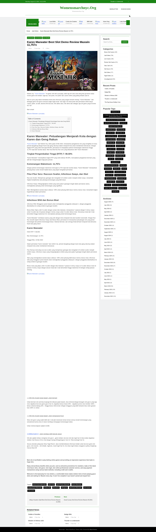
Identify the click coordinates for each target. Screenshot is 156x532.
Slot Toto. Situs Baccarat (119, 185)
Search (124, 42)
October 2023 (107, 269)
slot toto (107, 185)
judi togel (111, 152)
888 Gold (70, 21)
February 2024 (108, 255)
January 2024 (107, 259)
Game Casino (111, 139)
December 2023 (108, 262)
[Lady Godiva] (96, 24)
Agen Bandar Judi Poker (111, 123)
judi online (120, 145)
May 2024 (107, 245)
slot (124, 168)
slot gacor (64, 487)
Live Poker (110, 155)
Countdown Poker (111, 136)
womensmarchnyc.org (78, 8)
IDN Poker (110, 142)
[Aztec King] (79, 24)
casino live (110, 132)
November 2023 (108, 266)
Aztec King (87, 21)
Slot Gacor (38, 37)
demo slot (51, 484)
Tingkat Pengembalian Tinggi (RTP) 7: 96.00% (44, 123)
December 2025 (108, 218)
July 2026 (106, 205)
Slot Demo (56, 487)
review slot (47, 487)
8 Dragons (121, 21)
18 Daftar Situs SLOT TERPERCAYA (115, 119)
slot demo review (120, 172)
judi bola (120, 142)
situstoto (117, 168)
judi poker (111, 149)
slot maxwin (87, 487)
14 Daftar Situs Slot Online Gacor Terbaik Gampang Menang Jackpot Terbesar (115, 116)
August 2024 (107, 235)
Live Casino (107, 59)
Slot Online (46, 37)
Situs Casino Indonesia (111, 165)
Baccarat (123, 123)
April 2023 (107, 282)
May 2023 (107, 279)
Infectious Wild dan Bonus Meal (40, 129)
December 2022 (108, 296)
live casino (120, 152)
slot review (31, 490)
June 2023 (107, 276)
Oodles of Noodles (34, 514)
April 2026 (107, 212)
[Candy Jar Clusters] (42, 24)
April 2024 (107, 249)
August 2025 (107, 232)
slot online (111, 181)
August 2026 (107, 201)
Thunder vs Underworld (116, 1)
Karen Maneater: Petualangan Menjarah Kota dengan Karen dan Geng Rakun (49, 121)
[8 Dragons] (113, 24)
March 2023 (107, 286)
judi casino (110, 145)
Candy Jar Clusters (51, 21)
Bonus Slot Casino (109, 52)
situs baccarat (115, 162)
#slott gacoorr (115, 111)
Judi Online (31, 37)
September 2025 (108, 228)
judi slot (120, 149)
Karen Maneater (40, 93)
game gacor (120, 139)
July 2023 (106, 272)
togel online (122, 188)
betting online (111, 129)
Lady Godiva (104, 21)
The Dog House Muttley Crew (112, 102)
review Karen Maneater (35, 487)
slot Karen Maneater (75, 487)
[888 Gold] (63, 24)
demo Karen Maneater (39, 484)
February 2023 (108, 289)
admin (30, 48)
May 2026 (107, 208)
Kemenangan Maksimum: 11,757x (41, 125)
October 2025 (107, 225)
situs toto (108, 168)
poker (111, 158)
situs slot (123, 165)
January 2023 (107, 292)
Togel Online (107, 75)
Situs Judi (106, 65)
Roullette (119, 158)
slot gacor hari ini (120, 175)
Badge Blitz (68, 514)
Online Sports (120, 155)
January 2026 (107, 215)
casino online (120, 132)
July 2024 (106, 239)
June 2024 (107, 242)
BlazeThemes (93, 529)
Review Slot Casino (109, 62)
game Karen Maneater (63, 484)
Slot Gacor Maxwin (110, 178)
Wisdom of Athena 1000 (36, 520)
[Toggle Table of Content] (68, 119)
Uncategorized (108, 79)
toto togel (115, 191)
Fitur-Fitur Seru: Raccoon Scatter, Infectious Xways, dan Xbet (48, 127)
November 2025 (108, 222)
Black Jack (120, 129)
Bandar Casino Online (115, 126)
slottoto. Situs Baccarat (111, 188)
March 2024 (107, 252)
